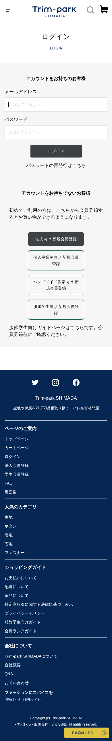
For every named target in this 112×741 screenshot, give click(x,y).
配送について (17, 587)
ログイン (13, 457)
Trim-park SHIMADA (31, 656)
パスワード (16, 119)
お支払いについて (21, 578)
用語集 (11, 492)
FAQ (9, 483)
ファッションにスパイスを (29, 695)
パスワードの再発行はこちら (56, 165)
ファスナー (15, 553)
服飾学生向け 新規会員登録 (56, 309)
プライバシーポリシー (25, 613)
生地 (9, 517)
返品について (17, 595)
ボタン (11, 526)
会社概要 (13, 665)
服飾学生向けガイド (23, 622)
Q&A (9, 674)
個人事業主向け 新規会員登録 (56, 260)
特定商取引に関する (39, 604)
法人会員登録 (17, 465)
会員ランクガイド (21, 631)
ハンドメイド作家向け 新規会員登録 (56, 285)
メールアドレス (21, 91)
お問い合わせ (17, 683)
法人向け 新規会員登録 (56, 239)
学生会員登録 (17, 474)
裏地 (9, 535)
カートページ (17, 448)
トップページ (17, 439)
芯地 (9, 544)
